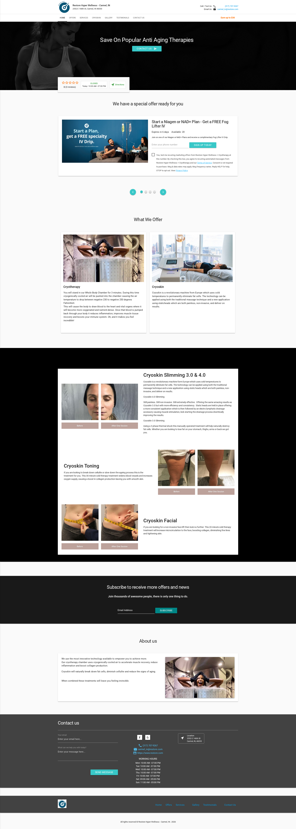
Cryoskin (96, 18)
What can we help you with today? (72, 747)
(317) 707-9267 (231, 6)
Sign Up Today (203, 145)
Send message (104, 772)
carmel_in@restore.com (227, 9)
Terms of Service (204, 163)
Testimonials (122, 18)
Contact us (147, 48)
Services (84, 18)
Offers (72, 18)
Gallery (108, 18)
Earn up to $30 (228, 17)
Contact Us (138, 18)
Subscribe (166, 610)
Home (62, 18)
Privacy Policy (182, 170)
